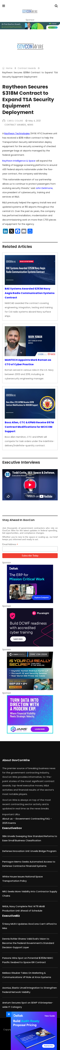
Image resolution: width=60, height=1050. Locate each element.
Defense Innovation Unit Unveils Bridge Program (29, 851)
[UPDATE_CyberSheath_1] (30, 671)
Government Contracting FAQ (32, 818)
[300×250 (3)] (30, 627)
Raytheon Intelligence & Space (18, 160)
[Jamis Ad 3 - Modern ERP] (30, 714)
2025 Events (9, 823)
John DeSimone (44, 188)
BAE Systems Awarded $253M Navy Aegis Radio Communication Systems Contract (29, 293)
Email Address (10, 544)
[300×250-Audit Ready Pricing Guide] (33, 1031)
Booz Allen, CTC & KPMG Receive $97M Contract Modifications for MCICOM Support (29, 427)
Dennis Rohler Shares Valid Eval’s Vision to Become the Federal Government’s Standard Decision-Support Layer (28, 943)
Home (8, 68)
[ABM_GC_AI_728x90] (30, 25)
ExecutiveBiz (11, 916)
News (30, 124)
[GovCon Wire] (29, 11)
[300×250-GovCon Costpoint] (30, 584)
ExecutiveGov (12, 828)
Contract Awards (27, 68)
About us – (8, 818)
